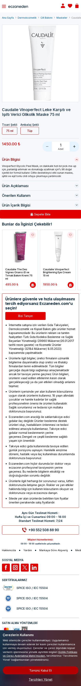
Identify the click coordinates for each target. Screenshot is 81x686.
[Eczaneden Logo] (31, 6)
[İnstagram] (15, 568)
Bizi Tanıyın (25, 316)
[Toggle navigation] (4, 6)
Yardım (27, 550)
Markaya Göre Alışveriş (53, 550)
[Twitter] (25, 568)
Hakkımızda (9, 550)
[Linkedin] (34, 568)
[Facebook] (6, 568)
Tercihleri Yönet (40, 679)
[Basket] (77, 6)
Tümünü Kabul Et (40, 670)
